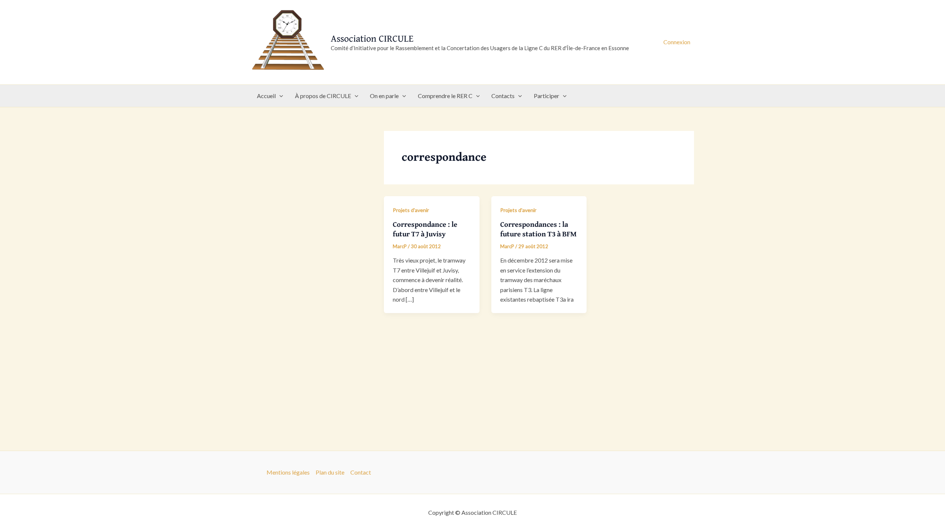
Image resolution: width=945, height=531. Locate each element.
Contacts (503, 95)
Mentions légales (288, 472)
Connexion (676, 41)
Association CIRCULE (372, 38)
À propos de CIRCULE (323, 95)
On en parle (384, 95)
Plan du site (330, 472)
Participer (546, 95)
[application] (279, 96)
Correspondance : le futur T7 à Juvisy (425, 229)
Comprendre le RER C (445, 95)
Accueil (266, 95)
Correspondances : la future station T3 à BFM (538, 229)
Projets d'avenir (411, 210)
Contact (360, 472)
